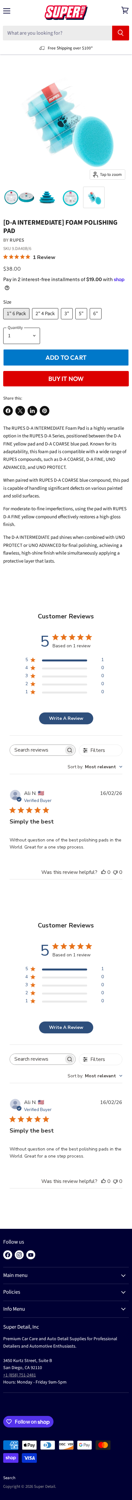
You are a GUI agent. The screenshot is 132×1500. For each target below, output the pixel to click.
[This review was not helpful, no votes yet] (115, 872)
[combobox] (95, 767)
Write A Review (66, 718)
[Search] (120, 33)
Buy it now (66, 379)
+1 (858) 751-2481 (19, 1375)
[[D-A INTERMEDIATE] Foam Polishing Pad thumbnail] (19, 197)
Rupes (17, 240)
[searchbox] (37, 750)
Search (9, 1478)
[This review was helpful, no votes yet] (103, 872)
